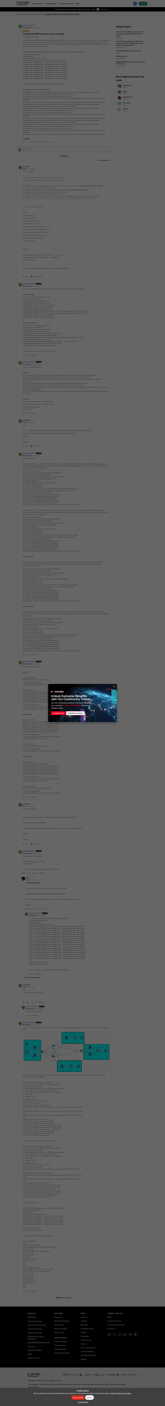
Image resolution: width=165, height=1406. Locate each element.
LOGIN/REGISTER (58, 713)
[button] (82, 1402)
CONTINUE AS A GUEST (75, 713)
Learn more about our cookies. (120, 1393)
